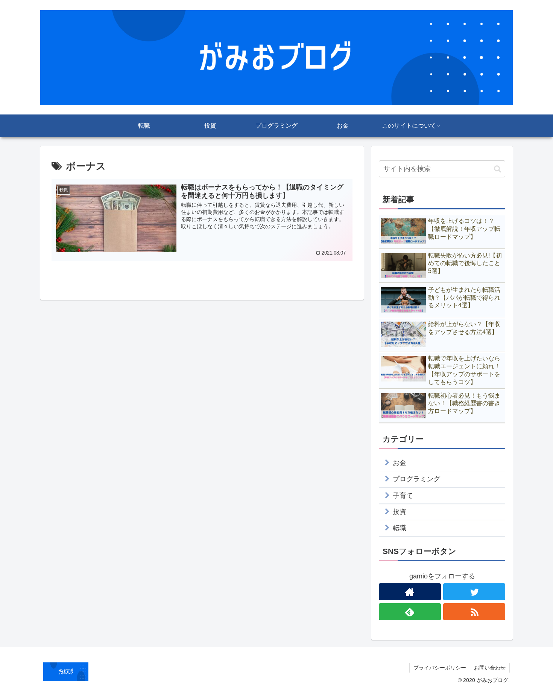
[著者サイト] (410, 591)
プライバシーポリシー (439, 668)
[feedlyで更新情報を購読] (410, 611)
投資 (399, 512)
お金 (399, 463)
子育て (403, 495)
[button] (497, 169)
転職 (399, 528)
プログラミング (416, 479)
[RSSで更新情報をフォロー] (474, 611)
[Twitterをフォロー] (474, 591)
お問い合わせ (490, 668)
